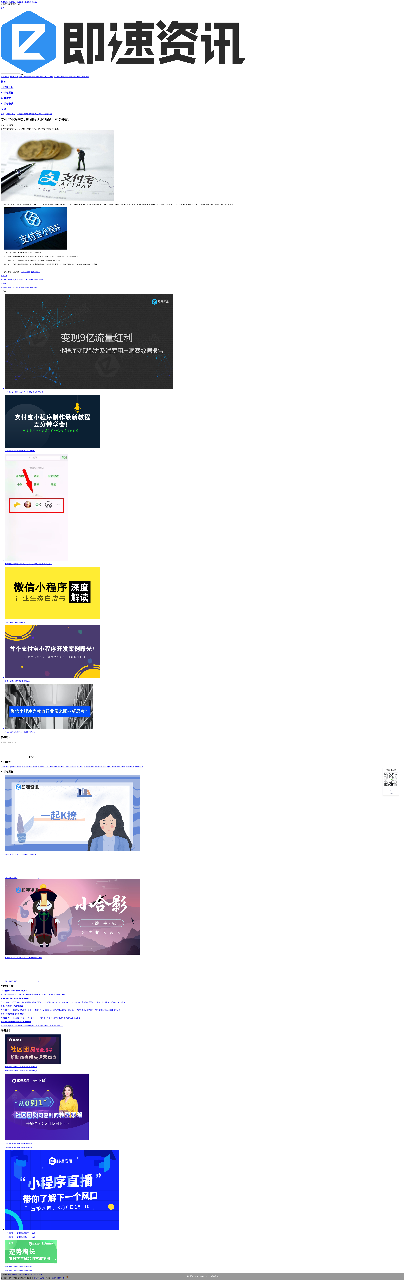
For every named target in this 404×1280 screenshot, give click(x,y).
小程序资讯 (7, 103)
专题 (3, 109)
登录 (2, 8)
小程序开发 (7, 87)
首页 (3, 81)
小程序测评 (7, 92)
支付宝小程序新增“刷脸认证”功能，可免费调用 (34, 114)
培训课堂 (6, 98)
